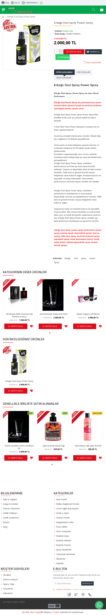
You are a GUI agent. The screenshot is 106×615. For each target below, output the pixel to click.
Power (92, 258)
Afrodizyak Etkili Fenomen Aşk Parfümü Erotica (19, 315)
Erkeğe (67, 258)
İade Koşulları (83, 72)
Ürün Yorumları (63, 77)
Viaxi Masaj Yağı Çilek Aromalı (88, 446)
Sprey (83, 258)
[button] (49, 333)
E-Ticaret (55, 612)
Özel (76, 258)
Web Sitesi (30, 612)
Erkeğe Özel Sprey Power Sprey (19, 381)
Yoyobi (38, 612)
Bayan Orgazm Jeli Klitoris (88, 314)
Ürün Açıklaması (64, 72)
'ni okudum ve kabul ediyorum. (75, 589)
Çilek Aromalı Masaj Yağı (54, 446)
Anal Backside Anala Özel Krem (54, 314)
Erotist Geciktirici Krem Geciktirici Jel (19, 447)
